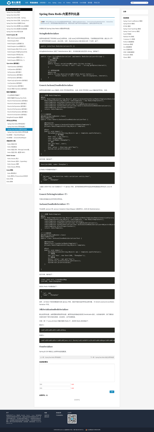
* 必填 (72, 384)
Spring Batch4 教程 (129, 23)
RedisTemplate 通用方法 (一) (16, 57)
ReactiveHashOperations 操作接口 (17, 112)
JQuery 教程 (127, 57)
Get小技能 (83, 2)
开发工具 (97, 2)
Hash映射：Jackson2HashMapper (16, 137)
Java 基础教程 (127, 47)
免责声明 (46, 415)
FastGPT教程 (127, 34)
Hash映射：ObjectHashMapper (16, 135)
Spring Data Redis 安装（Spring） (17, 17)
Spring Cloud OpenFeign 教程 (132, 29)
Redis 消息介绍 (12, 144)
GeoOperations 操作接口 (14, 83)
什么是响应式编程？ (13, 95)
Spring (54, 2)
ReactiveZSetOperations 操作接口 (17, 109)
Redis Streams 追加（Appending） (17, 161)
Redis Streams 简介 (13, 158)
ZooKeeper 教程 (128, 44)
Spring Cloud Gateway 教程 (131, 31)
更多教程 (126, 18)
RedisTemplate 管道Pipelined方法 (17, 52)
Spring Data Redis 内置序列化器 (17, 129)
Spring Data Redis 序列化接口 (16, 126)
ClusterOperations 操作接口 (15, 86)
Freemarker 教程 (128, 54)
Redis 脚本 (10, 181)
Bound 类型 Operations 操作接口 (17, 89)
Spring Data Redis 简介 (13, 15)
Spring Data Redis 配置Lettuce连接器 (18, 26)
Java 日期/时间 (127, 49)
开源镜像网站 (59, 415)
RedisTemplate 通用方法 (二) (16, 60)
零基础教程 (34, 3)
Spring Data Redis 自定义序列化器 (17, 132)
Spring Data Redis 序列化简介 (16, 124)
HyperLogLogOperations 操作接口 (17, 80)
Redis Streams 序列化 (13, 167)
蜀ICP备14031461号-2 (79, 429)
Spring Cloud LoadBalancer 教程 (132, 21)
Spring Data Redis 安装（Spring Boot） (18, 20)
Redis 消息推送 (12, 147)
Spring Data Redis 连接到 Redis (16, 23)
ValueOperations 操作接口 (15, 66)
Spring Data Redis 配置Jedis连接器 (17, 29)
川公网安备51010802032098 (93, 429)
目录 (124, 11)
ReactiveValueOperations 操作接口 (17, 100)
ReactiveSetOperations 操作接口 (16, 106)
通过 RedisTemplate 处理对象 (16, 38)
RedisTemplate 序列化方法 (15, 54)
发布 (112, 391)
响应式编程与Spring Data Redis (16, 98)
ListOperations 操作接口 (14, 69)
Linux (59, 2)
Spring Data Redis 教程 (13, 12)
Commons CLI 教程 (129, 39)
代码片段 (75, 2)
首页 (26, 2)
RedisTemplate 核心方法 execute (17, 49)
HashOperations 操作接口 (15, 75)
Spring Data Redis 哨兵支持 (15, 31)
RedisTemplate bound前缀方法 (16, 46)
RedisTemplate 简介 (13, 41)
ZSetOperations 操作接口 (14, 77)
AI (64, 2)
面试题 (90, 2)
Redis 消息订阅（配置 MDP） (16, 152)
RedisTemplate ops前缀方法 (15, 43)
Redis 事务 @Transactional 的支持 (17, 176)
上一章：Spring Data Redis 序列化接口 (50, 357)
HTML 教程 (127, 26)
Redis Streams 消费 (13, 164)
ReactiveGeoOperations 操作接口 (17, 114)
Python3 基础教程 (128, 42)
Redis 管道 (10, 179)
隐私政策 (46, 417)
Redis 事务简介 (12, 173)
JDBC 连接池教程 (128, 52)
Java (49, 2)
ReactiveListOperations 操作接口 (17, 103)
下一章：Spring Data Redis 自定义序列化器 (102, 357)
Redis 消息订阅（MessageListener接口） (19, 149)
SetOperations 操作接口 (14, 72)
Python (68, 2)
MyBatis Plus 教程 (128, 36)
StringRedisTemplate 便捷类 (15, 117)
